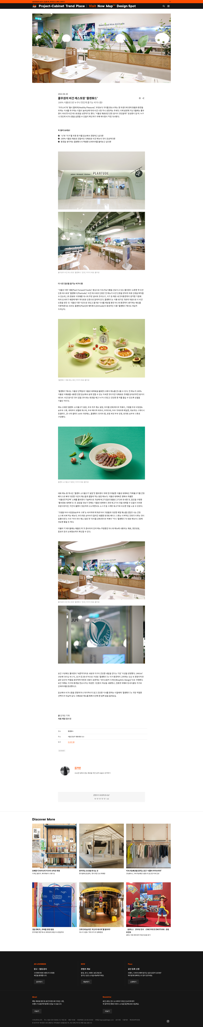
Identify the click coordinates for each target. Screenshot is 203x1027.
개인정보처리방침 (135, 1020)
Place (80, 6)
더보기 (37, 1011)
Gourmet (62, 751)
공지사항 (118, 1020)
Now (101, 6)
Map (110, 6)
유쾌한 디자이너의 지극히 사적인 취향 (46, 870)
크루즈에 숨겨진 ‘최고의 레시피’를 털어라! (94, 929)
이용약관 (125, 1020)
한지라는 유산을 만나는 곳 (88, 870)
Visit (92, 6)
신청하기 (133, 982)
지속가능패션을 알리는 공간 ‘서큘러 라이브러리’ (144, 870)
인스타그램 (71, 742)
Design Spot (126, 6)
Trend (70, 6)
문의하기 (39, 982)
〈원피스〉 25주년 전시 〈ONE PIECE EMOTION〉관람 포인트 (147, 930)
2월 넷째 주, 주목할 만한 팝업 (43, 929)
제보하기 (86, 982)
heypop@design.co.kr (106, 1020)
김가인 (77, 768)
